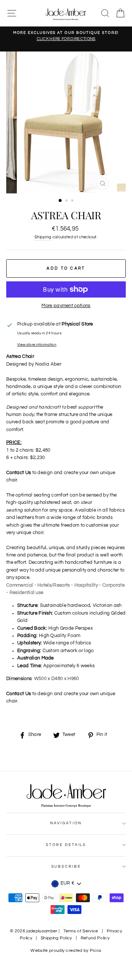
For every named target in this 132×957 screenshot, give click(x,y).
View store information (36, 344)
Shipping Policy (56, 938)
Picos (96, 950)
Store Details (66, 845)
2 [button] (67, 201)
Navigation (66, 823)
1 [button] (60, 201)
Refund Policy (95, 938)
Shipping (43, 237)
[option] (66, 36)
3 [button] (73, 201)
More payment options (65, 305)
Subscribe (66, 866)
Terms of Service (80, 931)
